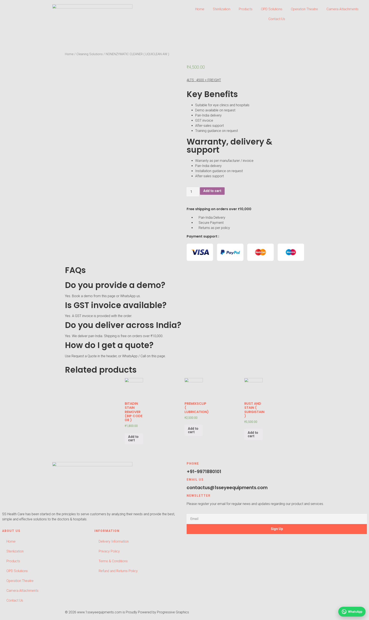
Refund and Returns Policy (118, 571)
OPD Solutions (271, 9)
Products (245, 9)
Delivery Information (114, 541)
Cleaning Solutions (89, 54)
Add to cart (212, 191)
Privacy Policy (109, 551)
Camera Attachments (343, 9)
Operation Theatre (304, 9)
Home (199, 9)
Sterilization (221, 9)
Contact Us (276, 19)
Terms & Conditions (113, 561)
